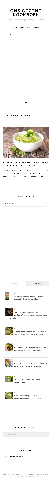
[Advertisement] (26, 72)
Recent (38, 283)
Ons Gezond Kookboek (26, 12)
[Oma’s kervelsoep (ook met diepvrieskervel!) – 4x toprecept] (9, 399)
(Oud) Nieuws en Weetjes (15, 457)
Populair (14, 283)
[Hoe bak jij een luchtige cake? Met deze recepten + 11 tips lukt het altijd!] (9, 367)
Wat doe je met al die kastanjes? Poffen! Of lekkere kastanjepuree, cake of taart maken (26, 315)
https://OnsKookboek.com (29, 476)
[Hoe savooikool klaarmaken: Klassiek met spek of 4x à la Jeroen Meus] (9, 351)
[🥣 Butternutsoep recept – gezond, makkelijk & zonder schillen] (7, 300)
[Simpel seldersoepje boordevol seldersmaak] (9, 382)
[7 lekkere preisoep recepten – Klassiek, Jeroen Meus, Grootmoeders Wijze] (9, 335)
